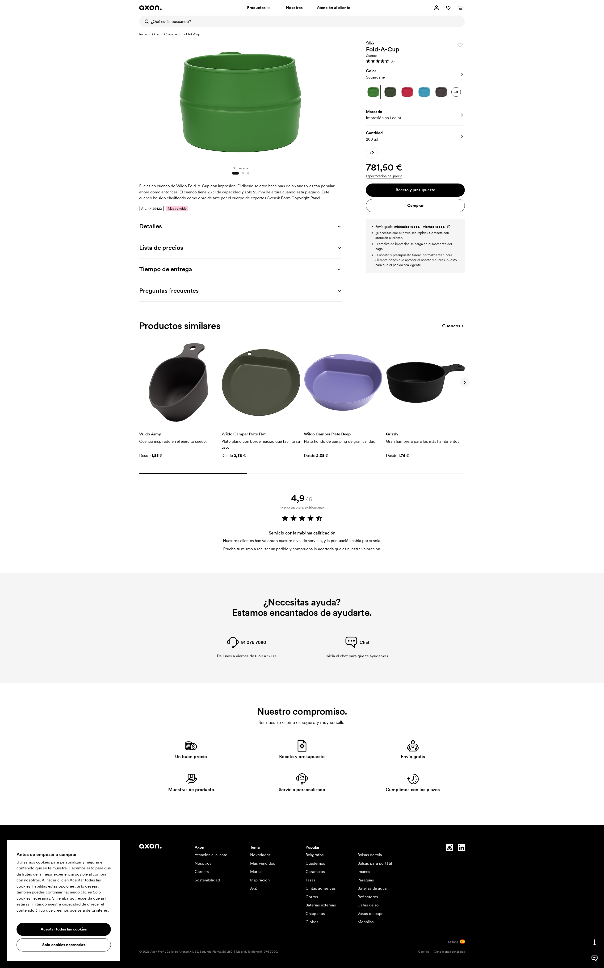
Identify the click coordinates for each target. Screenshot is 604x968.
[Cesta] (460, 8)
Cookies (423, 952)
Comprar (415, 205)
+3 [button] (456, 92)
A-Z (253, 888)
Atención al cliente (333, 7)
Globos (312, 921)
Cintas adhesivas (321, 888)
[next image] (337, 101)
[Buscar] (145, 21)
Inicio (143, 34)
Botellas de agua (372, 888)
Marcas (257, 871)
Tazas (310, 880)
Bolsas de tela (369, 854)
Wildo (370, 43)
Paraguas (365, 880)
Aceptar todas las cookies (64, 929)
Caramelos (315, 871)
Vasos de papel (370, 913)
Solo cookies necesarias (63, 944)
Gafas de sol (368, 905)
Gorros (312, 896)
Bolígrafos (315, 854)
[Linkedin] (461, 848)
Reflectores (367, 896)
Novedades (260, 854)
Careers (202, 871)
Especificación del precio (384, 176)
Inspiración (260, 880)
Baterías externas (321, 905)
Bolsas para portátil (374, 863)
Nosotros (294, 7)
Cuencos (170, 34)
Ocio (155, 34)
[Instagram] (449, 848)
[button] (415, 61)
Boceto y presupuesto (415, 189)
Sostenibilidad (207, 880)
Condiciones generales (449, 952)
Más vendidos (262, 863)
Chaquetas (315, 913)
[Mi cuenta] (436, 8)
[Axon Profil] (150, 7)
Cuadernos (315, 863)
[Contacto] (594, 942)
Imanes (363, 871)
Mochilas (365, 921)
